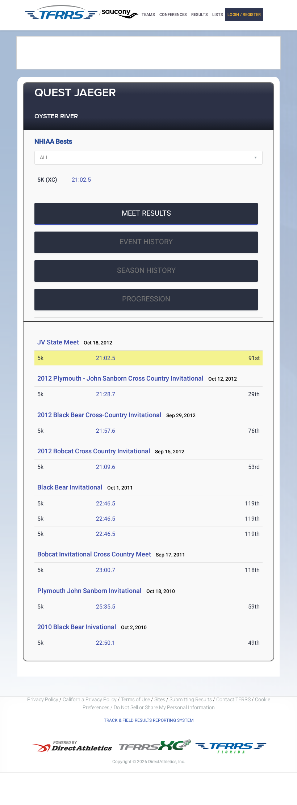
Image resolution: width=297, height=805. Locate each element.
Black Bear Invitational (70, 487)
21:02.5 (81, 179)
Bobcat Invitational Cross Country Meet (94, 554)
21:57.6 (105, 430)
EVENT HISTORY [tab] (146, 241)
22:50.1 (105, 642)
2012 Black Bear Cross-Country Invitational (99, 415)
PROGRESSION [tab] (146, 299)
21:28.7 (105, 394)
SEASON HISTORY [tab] (146, 270)
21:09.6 (105, 466)
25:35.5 (105, 606)
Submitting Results (191, 699)
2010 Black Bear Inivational (76, 627)
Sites (159, 699)
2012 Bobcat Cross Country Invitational (93, 451)
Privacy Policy (42, 699)
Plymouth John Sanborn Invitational (89, 590)
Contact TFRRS (234, 699)
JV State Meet (58, 342)
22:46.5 (105, 503)
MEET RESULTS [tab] (146, 213)
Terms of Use (135, 699)
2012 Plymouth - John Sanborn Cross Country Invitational (120, 378)
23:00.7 (105, 570)
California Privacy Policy (90, 699)
